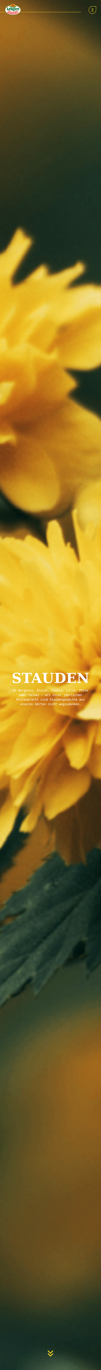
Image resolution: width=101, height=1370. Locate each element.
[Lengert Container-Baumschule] (13, 9)
